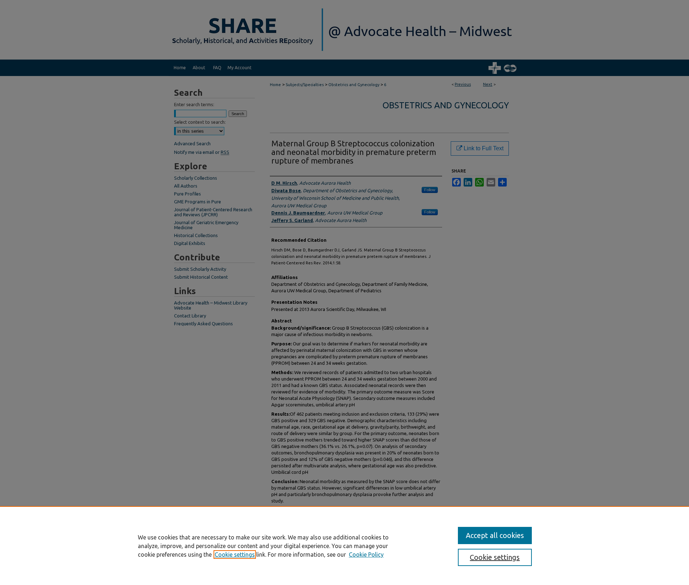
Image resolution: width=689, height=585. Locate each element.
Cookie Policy (366, 554)
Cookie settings (235, 554)
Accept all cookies (495, 535)
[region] (344, 545)
